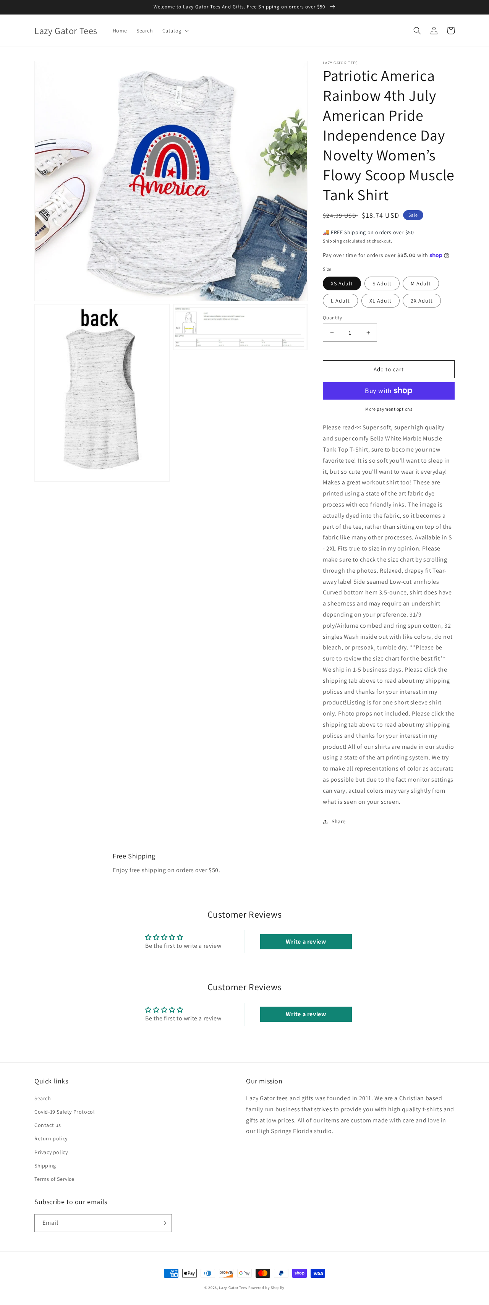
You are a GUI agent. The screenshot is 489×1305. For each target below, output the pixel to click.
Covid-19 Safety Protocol (64, 1111)
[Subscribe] (163, 1223)
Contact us (47, 1125)
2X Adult (422, 300)
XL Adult (380, 300)
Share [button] (339, 821)
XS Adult (342, 283)
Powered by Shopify (266, 1287)
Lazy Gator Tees (233, 1287)
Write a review (306, 941)
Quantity (332, 317)
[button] (175, 31)
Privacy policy (51, 1152)
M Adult (421, 283)
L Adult (340, 300)
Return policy (51, 1138)
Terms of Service (54, 1178)
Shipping (332, 241)
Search (42, 1098)
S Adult (382, 283)
